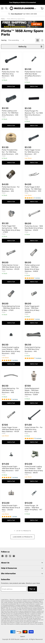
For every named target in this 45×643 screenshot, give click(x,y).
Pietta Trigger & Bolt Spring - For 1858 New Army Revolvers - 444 (33, 189)
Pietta (3, 78)
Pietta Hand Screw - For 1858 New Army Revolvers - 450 (11, 189)
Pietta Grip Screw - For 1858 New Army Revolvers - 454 (10, 74)
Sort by (3, 40)
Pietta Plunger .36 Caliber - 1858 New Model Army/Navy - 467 (33, 508)
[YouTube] (13, 556)
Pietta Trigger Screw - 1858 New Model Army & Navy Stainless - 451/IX (11, 429)
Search (22, 636)
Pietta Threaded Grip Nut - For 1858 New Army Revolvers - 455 (10, 152)
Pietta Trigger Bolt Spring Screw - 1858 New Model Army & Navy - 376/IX (11, 229)
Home (3, 19)
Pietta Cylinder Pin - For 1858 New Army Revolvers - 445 (33, 429)
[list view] (42, 40)
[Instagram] (6, 556)
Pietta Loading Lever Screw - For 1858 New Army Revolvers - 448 (10, 113)
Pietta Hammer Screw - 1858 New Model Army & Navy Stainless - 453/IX (11, 267)
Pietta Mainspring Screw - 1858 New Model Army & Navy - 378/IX (11, 308)
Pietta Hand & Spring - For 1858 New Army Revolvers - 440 (33, 349)
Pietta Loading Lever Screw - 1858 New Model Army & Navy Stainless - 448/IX (32, 268)
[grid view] (37, 40)
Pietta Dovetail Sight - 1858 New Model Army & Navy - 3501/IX (11, 508)
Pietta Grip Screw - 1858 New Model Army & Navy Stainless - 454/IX (34, 228)
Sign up (32, 589)
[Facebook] (2, 556)
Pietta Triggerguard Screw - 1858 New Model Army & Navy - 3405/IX (32, 309)
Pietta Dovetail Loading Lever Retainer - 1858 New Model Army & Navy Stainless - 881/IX (34, 469)
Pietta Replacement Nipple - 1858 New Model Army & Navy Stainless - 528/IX (32, 391)
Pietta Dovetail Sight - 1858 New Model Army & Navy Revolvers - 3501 (11, 468)
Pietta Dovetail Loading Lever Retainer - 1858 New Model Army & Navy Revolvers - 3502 (11, 350)
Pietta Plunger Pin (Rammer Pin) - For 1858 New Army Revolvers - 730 (34, 114)
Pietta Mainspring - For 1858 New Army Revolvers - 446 (10, 390)
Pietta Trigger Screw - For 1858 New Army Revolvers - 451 (33, 152)
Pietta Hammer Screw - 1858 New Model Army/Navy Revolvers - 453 (33, 75)
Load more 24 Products (22, 537)
